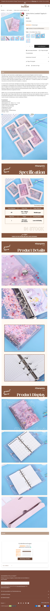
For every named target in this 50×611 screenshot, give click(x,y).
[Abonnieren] (28, 583)
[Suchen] (45, 6)
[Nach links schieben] (3, 24)
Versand (3, 533)
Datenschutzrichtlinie (5, 587)
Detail (3, 72)
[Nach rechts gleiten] (21, 24)
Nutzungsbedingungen (20, 586)
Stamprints (6, 605)
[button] (29, 25)
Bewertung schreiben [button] (25, 558)
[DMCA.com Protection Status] (12, 606)
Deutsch (2, 603)
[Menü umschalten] (1, 6)
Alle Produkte (9, 10)
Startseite (3, 10)
